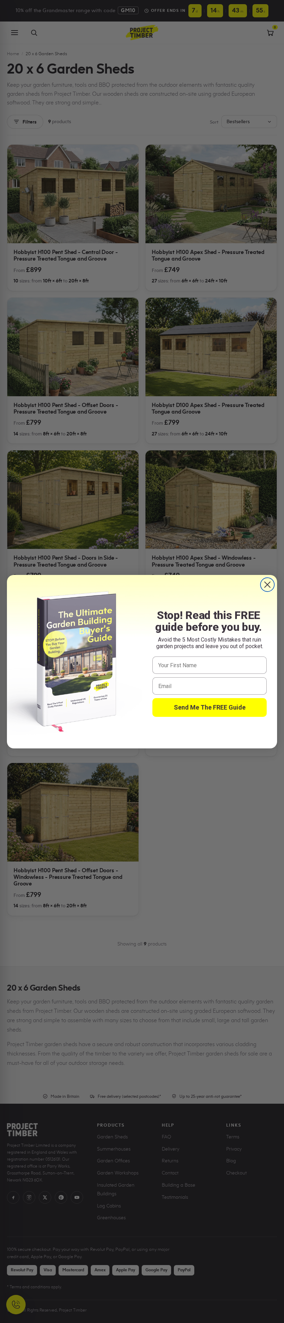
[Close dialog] (267, 585)
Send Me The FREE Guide (210, 707)
